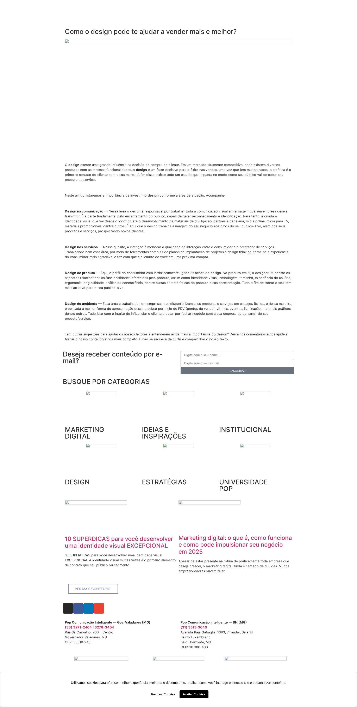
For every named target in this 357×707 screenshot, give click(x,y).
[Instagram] (68, 608)
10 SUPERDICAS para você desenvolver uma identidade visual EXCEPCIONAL (119, 542)
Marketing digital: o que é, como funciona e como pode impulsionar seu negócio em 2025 (235, 544)
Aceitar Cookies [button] (194, 694)
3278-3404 (104, 627)
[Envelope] (99, 608)
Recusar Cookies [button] (163, 694)
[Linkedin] (88, 608)
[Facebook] (78, 608)
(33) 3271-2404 (78, 627)
